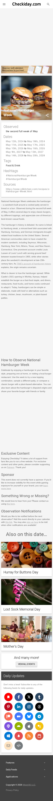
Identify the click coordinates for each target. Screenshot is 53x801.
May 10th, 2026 (15, 148)
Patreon (10, 467)
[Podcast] (8, 726)
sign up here (32, 522)
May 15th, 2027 (34, 152)
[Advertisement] (26, 36)
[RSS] (29, 736)
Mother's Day (13, 646)
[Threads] (39, 707)
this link (8, 522)
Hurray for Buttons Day (21, 572)
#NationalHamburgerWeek (21, 175)
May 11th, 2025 (15, 144)
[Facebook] (19, 697)
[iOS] (29, 726)
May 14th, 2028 (15, 155)
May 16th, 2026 (36, 148)
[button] (4, 4)
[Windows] (8, 736)
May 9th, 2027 (14, 152)
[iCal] (39, 736)
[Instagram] (29, 707)
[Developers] (19, 745)
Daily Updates (14, 676)
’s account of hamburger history (34, 264)
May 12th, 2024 (15, 141)
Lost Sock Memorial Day (22, 609)
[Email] (8, 745)
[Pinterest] (8, 707)
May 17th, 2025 (36, 144)
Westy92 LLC (29, 785)
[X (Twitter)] (29, 697)
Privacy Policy (12, 790)
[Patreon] (8, 716)
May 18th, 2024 (36, 141)
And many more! (26, 658)
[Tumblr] (39, 697)
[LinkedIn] (19, 707)
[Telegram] (39, 716)
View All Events (26, 664)
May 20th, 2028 (36, 155)
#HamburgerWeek (16, 179)
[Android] (19, 726)
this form (11, 504)
